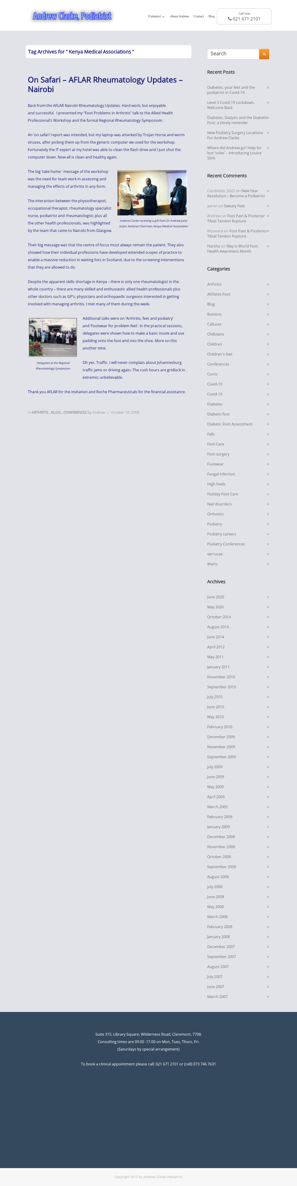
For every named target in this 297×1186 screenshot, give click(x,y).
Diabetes (215, 404)
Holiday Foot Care (222, 494)
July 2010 (215, 696)
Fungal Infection (221, 474)
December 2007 (221, 946)
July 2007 (215, 976)
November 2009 (221, 746)
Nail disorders (219, 504)
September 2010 (221, 686)
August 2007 (218, 966)
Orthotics (215, 514)
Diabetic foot (218, 414)
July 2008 (215, 886)
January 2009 (218, 826)
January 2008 (218, 936)
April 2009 (216, 796)
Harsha (213, 246)
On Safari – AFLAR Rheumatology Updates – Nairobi (105, 84)
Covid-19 (214, 384)
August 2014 (218, 626)
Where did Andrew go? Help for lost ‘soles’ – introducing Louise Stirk (234, 153)
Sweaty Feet (234, 205)
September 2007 (221, 956)
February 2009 (219, 816)
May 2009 (215, 786)
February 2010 (219, 726)
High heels (216, 484)
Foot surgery (218, 454)
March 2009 (217, 806)
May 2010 (215, 716)
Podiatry (214, 524)
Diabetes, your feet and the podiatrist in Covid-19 (231, 90)
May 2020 (215, 606)
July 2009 (215, 766)
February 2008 (219, 926)
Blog (212, 16)
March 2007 (217, 996)
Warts (212, 564)
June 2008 (215, 896)
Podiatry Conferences (226, 544)
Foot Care (215, 444)
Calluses (214, 324)
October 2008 (219, 856)
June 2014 (215, 636)
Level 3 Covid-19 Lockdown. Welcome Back (231, 105)
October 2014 (219, 616)
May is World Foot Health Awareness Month (232, 249)
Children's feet (219, 354)
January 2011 (218, 666)
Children (214, 344)
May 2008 (215, 906)
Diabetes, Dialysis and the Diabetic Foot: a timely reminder (237, 120)
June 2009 (215, 776)
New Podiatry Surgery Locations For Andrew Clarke (235, 135)
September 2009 (221, 756)
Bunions (214, 314)
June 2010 (215, 706)
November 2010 (221, 676)
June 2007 (215, 986)
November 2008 (221, 846)
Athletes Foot (218, 294)
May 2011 (215, 656)
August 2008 (218, 876)
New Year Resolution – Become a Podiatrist (236, 193)
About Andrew (179, 16)
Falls (211, 434)
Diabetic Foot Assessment (229, 424)
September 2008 (221, 866)
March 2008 (217, 916)
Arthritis (40, 412)
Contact (199, 16)
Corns (212, 374)
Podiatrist (154, 16)
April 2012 (216, 646)
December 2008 (221, 836)
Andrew (99, 412)
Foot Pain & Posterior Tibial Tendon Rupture (236, 218)
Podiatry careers (221, 534)
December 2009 (221, 736)
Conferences (75, 412)
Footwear (215, 464)
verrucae (215, 554)
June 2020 (215, 597)
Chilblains (215, 334)
